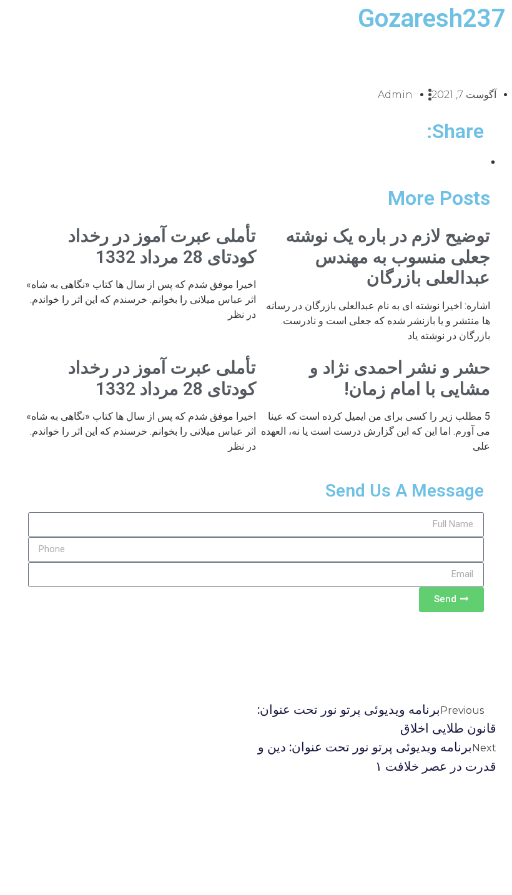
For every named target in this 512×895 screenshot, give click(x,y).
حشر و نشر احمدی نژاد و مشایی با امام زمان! (400, 378)
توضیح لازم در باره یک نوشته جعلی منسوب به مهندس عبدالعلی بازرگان (388, 256)
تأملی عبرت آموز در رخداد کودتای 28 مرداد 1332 (162, 246)
